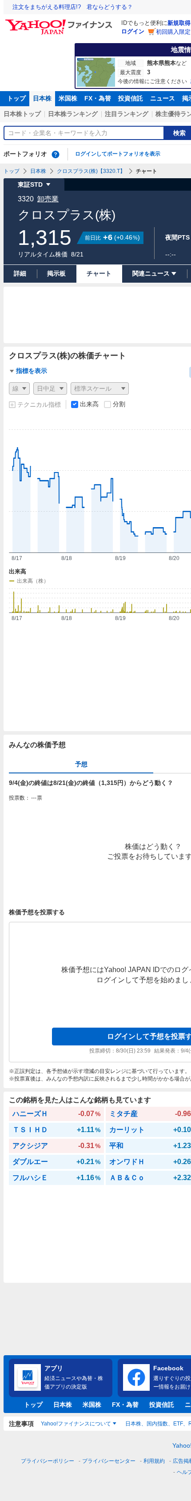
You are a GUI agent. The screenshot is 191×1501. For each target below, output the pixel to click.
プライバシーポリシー (47, 1461)
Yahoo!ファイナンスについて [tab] (76, 1424)
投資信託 (130, 98)
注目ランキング (126, 113)
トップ (16, 98)
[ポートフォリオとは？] (55, 154)
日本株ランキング (73, 113)
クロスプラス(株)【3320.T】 (91, 171)
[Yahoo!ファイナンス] (60, 21)
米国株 (68, 98)
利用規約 (154, 1461)
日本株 (42, 98)
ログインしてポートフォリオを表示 (117, 154)
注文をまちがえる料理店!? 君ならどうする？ (72, 7)
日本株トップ (22, 113)
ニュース (162, 98)
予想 (81, 764)
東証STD (30, 184)
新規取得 (179, 23)
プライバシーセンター (108, 1461)
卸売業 (48, 199)
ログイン (132, 31)
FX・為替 (97, 98)
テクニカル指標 (39, 404)
